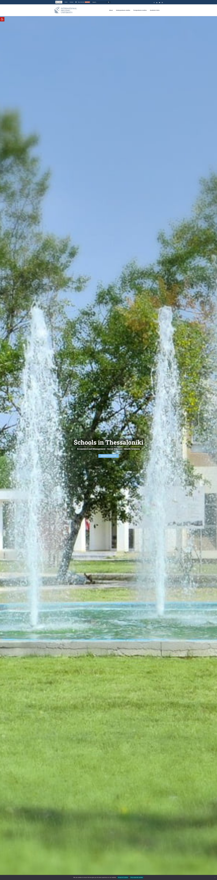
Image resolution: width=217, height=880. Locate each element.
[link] (2, 19)
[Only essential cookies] (215, 877)
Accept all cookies (123, 877)
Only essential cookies (136, 877)
